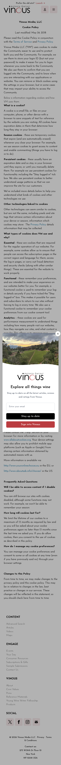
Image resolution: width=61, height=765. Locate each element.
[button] (57, 333)
